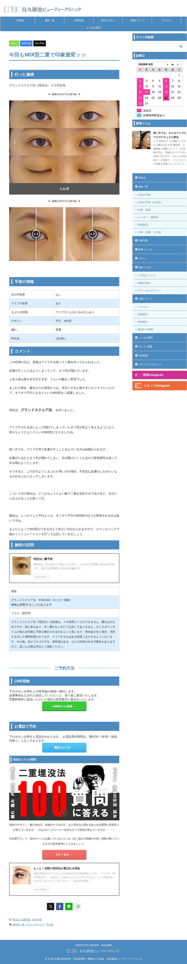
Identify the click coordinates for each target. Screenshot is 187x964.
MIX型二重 (18, 924)
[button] (15, 142)
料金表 (20, 20)
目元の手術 (144, 194)
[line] (68, 906)
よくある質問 (93, 27)
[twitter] (50, 906)
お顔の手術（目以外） (150, 202)
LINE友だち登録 (62, 706)
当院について (137, 20)
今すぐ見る (62, 854)
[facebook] (59, 906)
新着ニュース (145, 249)
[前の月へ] (166, 64)
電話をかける (62, 747)
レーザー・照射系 (148, 217)
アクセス (166, 20)
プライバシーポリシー (150, 364)
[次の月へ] (179, 64)
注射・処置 (144, 209)
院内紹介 (143, 321)
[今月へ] (172, 64)
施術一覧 (49, 20)
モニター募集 (145, 346)
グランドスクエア (35, 924)
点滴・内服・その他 (149, 232)
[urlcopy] (78, 906)
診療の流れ (144, 282)
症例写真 (79, 20)
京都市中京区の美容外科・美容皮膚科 (93, 945)
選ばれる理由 (145, 329)
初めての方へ (108, 20)
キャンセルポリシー (149, 290)
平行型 (49, 924)
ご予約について (147, 275)
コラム (142, 258)
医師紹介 (143, 314)
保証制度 (143, 355)
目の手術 (37, 919)
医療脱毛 (143, 224)
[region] (64, 147)
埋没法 (16, 919)
